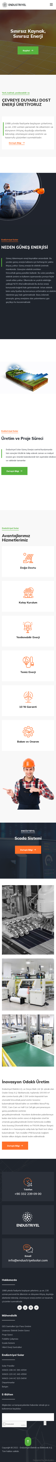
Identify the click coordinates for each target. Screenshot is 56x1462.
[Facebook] (19, 1307)
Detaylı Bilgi (15, 143)
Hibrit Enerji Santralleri (12, 1347)
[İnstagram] (31, 1307)
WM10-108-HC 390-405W (14, 1370)
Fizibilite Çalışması (10, 1339)
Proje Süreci (7, 1334)
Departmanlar (8, 1382)
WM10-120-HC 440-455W (14, 1374)
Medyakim (49, 1460)
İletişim (5, 1386)
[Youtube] (25, 1307)
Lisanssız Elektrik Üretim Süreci (16, 1330)
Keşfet (26, 50)
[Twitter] (36, 1307)
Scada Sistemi (8, 1343)
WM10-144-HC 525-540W (14, 1378)
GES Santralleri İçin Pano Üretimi (16, 1326)
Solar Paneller (8, 1366)
